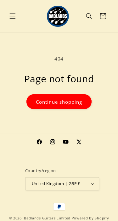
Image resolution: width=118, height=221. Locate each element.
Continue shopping (59, 102)
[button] (13, 16)
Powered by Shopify (90, 218)
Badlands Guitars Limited (47, 218)
